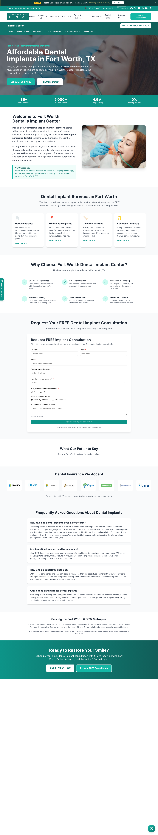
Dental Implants (23, 31)
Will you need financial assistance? (45, 389)
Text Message (60, 399)
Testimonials (96, 16)
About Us (41, 16)
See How (118, 3)
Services (53, 16)
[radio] (32, 392)
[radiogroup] (79, 392)
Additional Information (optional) (43, 404)
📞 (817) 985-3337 (92, 8)
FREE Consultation (49, 82)
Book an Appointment (141, 16)
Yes (35, 392)
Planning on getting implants (42, 369)
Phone (83, 350)
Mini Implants (38, 31)
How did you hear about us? (42, 379)
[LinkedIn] (150, 8)
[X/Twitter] (135, 8)
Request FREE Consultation (94, 668)
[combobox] (79, 373)
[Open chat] (151, 828)
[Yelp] (142, 8)
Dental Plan (88, 31)
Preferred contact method (41, 396)
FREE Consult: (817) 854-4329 (135, 26)
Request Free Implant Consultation (79, 422)
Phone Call (46, 399)
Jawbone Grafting (54, 31)
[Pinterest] (146, 8)
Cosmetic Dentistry (72, 31)
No (44, 392)
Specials (65, 16)
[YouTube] (139, 8)
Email (33, 359)
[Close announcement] (156, 3)
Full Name (35, 350)
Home (31, 16)
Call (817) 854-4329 (21, 82)
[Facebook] (131, 8)
